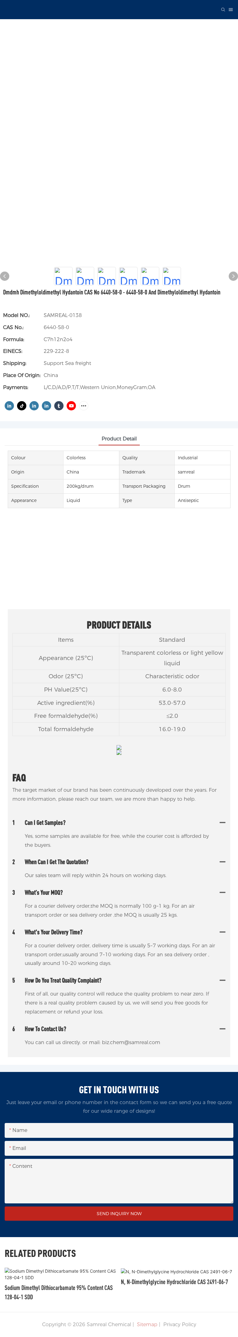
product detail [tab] (119, 439)
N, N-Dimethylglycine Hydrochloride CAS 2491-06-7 (174, 1281)
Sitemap (146, 1324)
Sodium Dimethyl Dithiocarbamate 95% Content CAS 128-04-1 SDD (59, 1292)
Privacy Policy (179, 1324)
